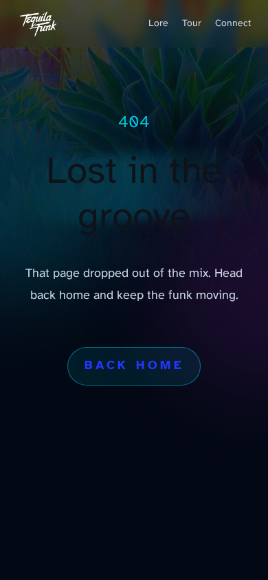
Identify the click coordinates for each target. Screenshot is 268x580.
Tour (191, 24)
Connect (233, 24)
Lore (158, 24)
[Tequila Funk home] (38, 23)
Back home (134, 365)
